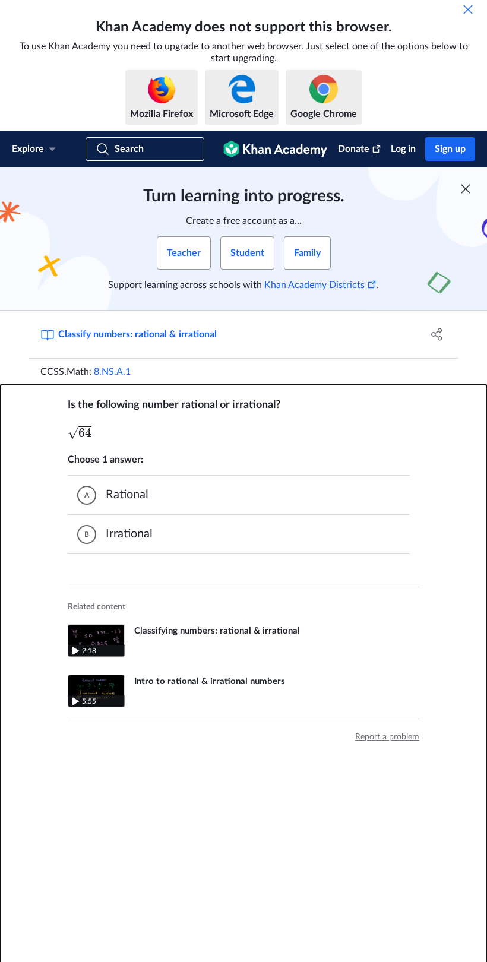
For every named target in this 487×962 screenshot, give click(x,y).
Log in (403, 149)
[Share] (437, 334)
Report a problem (387, 737)
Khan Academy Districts (314, 285)
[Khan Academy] (275, 149)
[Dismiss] (467, 9)
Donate (353, 149)
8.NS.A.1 (112, 371)
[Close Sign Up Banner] (465, 189)
